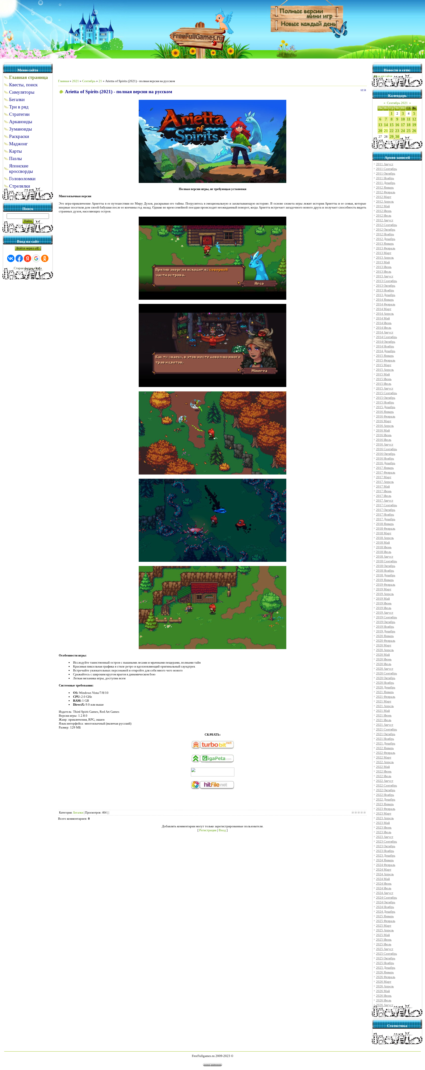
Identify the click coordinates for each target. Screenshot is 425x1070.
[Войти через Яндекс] (27, 258)
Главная (63, 81)
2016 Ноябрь (385, 458)
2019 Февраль (385, 584)
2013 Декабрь (385, 295)
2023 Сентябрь (386, 841)
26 (414, 131)
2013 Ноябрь (385, 290)
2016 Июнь (384, 435)
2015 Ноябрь (385, 402)
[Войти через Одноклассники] (44, 258)
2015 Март (383, 365)
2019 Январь (385, 580)
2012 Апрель (385, 201)
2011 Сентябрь (386, 169)
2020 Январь (385, 636)
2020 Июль (383, 664)
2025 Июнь (384, 939)
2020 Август (384, 668)
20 (380, 131)
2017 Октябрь (385, 510)
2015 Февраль (385, 360)
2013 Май (383, 262)
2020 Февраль (385, 640)
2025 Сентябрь (386, 953)
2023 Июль (383, 832)
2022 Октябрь (385, 790)
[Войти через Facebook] (19, 258)
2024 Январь (385, 860)
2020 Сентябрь (386, 673)
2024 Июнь (384, 883)
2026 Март (383, 981)
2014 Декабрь (385, 351)
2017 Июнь (384, 491)
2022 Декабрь (385, 799)
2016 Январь (385, 412)
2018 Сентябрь (386, 561)
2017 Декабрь (385, 519)
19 (414, 125)
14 (386, 125)
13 (380, 125)
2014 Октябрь (385, 341)
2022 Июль (383, 776)
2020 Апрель (385, 650)
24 (403, 131)
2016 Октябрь (385, 454)
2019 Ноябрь (385, 626)
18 (408, 125)
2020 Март (383, 645)
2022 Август (384, 781)
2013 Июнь (384, 267)
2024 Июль (383, 888)
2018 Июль (383, 552)
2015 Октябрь (385, 398)
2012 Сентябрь (386, 225)
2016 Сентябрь (386, 449)
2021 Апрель (385, 706)
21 (100, 81)
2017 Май (383, 486)
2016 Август (384, 444)
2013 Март (383, 253)
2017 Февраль (385, 472)
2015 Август (384, 388)
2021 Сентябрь (386, 729)
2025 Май (383, 935)
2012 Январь (385, 187)
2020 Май (383, 654)
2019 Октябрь (385, 622)
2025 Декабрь (385, 967)
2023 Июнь (384, 827)
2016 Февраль (385, 416)
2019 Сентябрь (386, 617)
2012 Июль (383, 215)
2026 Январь (385, 972)
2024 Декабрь (385, 911)
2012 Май (383, 206)
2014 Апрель (385, 313)
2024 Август (384, 893)
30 (397, 136)
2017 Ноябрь (385, 514)
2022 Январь (385, 748)
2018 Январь (385, 524)
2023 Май (383, 823)
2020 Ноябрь (385, 682)
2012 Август (384, 220)
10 (403, 119)
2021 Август (384, 725)
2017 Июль (383, 496)
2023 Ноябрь (385, 851)
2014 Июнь (384, 323)
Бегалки (78, 812)
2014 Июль (383, 327)
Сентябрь (88, 81)
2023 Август (384, 837)
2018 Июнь (384, 547)
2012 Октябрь (385, 229)
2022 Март (383, 757)
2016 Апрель (385, 426)
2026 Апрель (385, 986)
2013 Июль (383, 271)
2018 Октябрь (385, 566)
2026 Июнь (384, 995)
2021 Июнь (384, 715)
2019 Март (383, 589)
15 (392, 125)
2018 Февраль (385, 528)
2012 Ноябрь (385, 234)
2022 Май (383, 767)
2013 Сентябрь (386, 281)
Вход (222, 830)
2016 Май (383, 430)
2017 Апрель (385, 482)
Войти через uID (27, 248)
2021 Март (383, 701)
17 (403, 125)
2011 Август (384, 164)
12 (414, 119)
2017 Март (383, 477)
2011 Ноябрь (385, 178)
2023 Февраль (385, 809)
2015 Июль (383, 384)
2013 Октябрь (385, 285)
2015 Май (383, 374)
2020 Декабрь (385, 687)
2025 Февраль (385, 921)
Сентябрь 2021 (397, 103)
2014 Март (383, 309)
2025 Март (383, 925)
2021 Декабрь (385, 743)
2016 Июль (383, 440)
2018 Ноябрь (385, 570)
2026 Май (383, 991)
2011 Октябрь (385, 173)
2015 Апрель (385, 370)
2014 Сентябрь (386, 337)
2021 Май (383, 711)
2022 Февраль (385, 753)
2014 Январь (385, 299)
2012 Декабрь (385, 239)
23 (397, 131)
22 (392, 131)
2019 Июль (383, 608)
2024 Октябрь (385, 902)
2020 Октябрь (385, 678)
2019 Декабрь (385, 631)
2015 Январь (385, 355)
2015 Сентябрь (386, 393)
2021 (75, 81)
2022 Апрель (385, 762)
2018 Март (383, 533)
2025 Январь (385, 916)
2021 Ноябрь (385, 739)
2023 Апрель (385, 818)
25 (408, 131)
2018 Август (384, 556)
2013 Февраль (385, 248)
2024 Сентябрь (386, 897)
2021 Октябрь (385, 734)
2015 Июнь (384, 379)
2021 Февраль (385, 696)
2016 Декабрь (385, 463)
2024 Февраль (385, 865)
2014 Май (383, 318)
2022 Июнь (384, 771)
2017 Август (384, 500)
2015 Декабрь (385, 407)
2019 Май (383, 598)
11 (408, 119)
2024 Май (383, 879)
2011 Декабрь (385, 183)
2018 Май (383, 542)
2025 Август (384, 949)
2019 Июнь (384, 603)
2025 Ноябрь (385, 963)
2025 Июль (383, 944)
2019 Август (384, 612)
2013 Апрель (385, 257)
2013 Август (384, 276)
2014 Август (384, 332)
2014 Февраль (385, 304)
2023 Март (383, 813)
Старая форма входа (28, 268)
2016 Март (383, 421)
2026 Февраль (385, 977)
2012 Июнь (384, 211)
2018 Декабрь (385, 575)
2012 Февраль (385, 192)
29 (392, 136)
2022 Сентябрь (386, 785)
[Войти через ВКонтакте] (11, 258)
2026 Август (384, 1005)
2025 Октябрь (385, 958)
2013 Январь (385, 243)
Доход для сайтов (383, 76)
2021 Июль (383, 720)
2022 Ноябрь (385, 795)
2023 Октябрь (385, 846)
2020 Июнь (384, 659)
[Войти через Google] (36, 258)
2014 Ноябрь (385, 346)
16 (397, 125)
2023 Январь (385, 804)
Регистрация (207, 830)
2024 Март (383, 869)
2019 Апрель (385, 594)
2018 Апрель (385, 538)
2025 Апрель (385, 930)
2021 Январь (385, 692)
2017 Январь (385, 468)
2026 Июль (383, 1000)
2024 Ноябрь (385, 907)
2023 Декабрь (385, 855)
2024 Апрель (385, 874)
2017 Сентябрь (386, 505)
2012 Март (383, 197)
